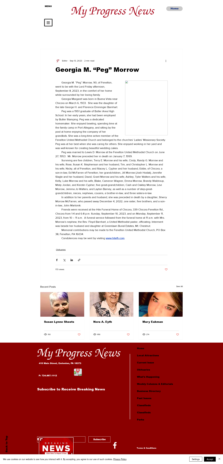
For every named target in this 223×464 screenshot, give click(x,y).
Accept (210, 459)
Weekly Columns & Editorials (155, 384)
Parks (140, 419)
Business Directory (149, 391)
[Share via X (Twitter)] (64, 260)
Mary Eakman (152, 321)
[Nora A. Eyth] (111, 304)
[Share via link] (79, 260)
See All (179, 286)
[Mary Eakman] (161, 304)
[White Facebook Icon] (114, 445)
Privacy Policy (120, 459)
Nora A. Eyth (102, 321)
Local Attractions (148, 355)
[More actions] (166, 61)
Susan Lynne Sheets (59, 321)
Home (140, 348)
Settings (196, 459)
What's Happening (148, 377)
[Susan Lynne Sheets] (62, 304)
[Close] (219, 459)
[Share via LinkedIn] (71, 260)
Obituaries (61, 249)
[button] (48, 22)
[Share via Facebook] (56, 260)
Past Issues (144, 398)
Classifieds (144, 405)
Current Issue (145, 362)
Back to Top (6, 444)
